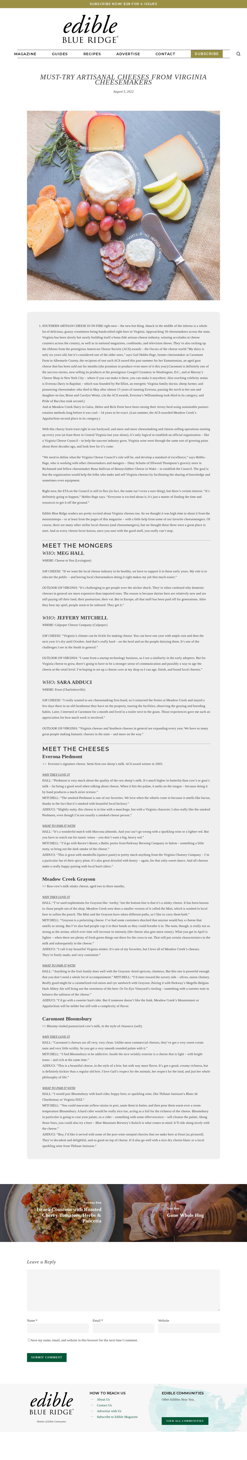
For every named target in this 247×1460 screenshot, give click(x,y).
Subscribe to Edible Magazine (117, 1417)
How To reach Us (108, 1393)
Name (32, 1320)
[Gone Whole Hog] (185, 1213)
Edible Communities (183, 1393)
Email (98, 1320)
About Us (103, 1399)
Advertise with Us (109, 1411)
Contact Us (104, 1405)
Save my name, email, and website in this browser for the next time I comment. (84, 1340)
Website (163, 1320)
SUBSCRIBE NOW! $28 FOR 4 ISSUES (123, 4)
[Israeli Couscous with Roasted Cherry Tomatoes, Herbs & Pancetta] (62, 1213)
